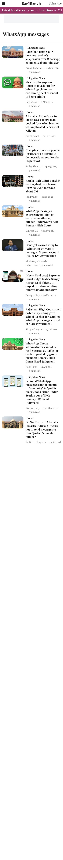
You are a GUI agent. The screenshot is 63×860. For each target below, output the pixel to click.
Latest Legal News (13, 10)
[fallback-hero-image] (14, 60)
